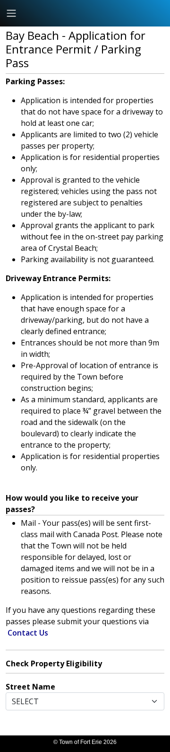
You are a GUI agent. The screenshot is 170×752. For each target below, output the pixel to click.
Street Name (30, 686)
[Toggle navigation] (11, 13)
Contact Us (28, 633)
